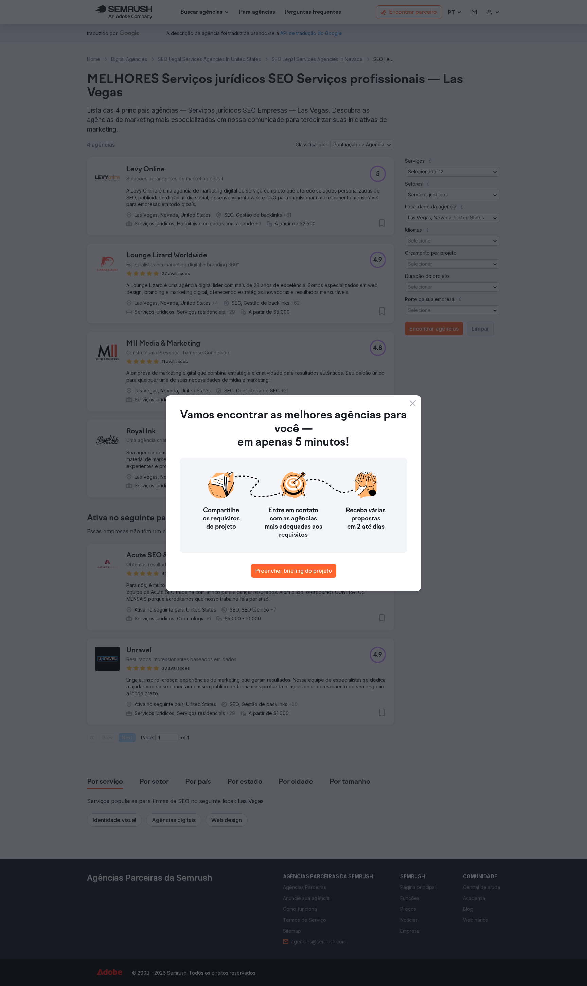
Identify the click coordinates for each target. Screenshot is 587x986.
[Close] (413, 403)
